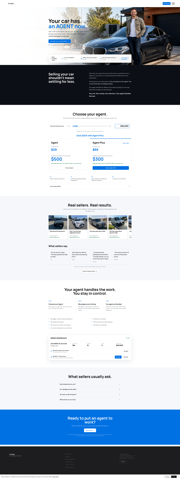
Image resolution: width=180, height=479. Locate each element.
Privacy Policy (56, 476)
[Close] (178, 477)
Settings (167, 476)
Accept (173, 476)
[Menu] (173, 3)
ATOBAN (12, 454)
